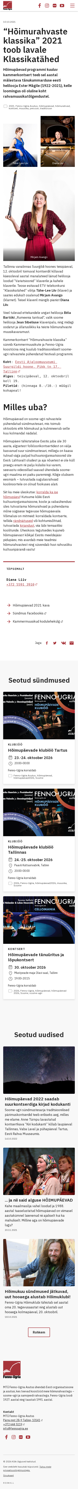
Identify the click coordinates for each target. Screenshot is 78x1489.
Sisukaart (8, 1475)
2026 (16, 883)
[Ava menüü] (72, 5)
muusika (24, 108)
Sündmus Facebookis (28, 613)
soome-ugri (35, 993)
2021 (11, 105)
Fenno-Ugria (27, 883)
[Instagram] (47, 5)
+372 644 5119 (12, 1424)
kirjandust (27, 525)
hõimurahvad (62, 105)
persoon (34, 108)
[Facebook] (39, 5)
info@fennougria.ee (15, 1428)
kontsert (13, 108)
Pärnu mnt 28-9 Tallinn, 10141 (21, 1420)
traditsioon (46, 108)
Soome (39, 777)
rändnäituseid (23, 521)
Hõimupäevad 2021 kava (31, 605)
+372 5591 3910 (20, 584)
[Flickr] (54, 5)
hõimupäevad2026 (24, 777)
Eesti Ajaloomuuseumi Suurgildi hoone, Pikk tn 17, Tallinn (32, 366)
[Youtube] (62, 5)
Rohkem (39, 1332)
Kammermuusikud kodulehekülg (36, 621)
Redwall (8, 1483)
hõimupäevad (46, 105)
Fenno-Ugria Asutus (27, 105)
